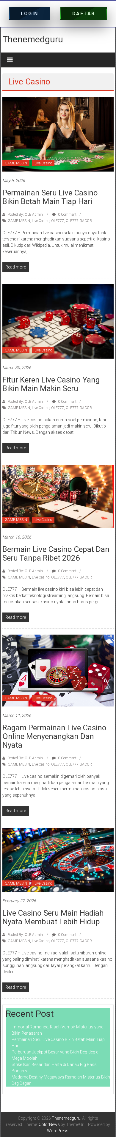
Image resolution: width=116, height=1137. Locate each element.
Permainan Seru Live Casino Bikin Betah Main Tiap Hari (50, 197)
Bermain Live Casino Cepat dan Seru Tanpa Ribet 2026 (55, 553)
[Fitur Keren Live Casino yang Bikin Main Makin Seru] (58, 321)
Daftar (83, 13)
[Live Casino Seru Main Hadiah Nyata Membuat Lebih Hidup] (58, 859)
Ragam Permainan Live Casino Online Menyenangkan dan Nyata (54, 736)
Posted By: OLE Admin (25, 214)
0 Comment (66, 214)
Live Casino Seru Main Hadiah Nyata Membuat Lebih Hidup (53, 917)
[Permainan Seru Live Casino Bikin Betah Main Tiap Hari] (58, 134)
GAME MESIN (16, 163)
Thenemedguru (32, 39)
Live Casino (43, 163)
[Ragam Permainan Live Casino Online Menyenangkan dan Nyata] (58, 670)
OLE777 (57, 221)
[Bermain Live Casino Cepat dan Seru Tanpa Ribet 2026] (58, 496)
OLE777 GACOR (79, 221)
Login (29, 13)
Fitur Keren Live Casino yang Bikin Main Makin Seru (51, 384)
